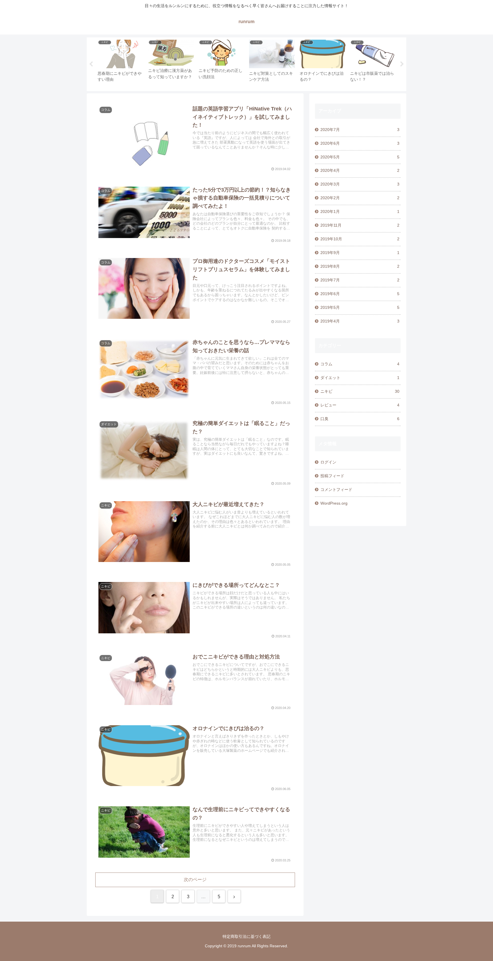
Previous (91, 64)
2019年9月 (359, 252)
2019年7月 (359, 280)
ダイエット (359, 377)
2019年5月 (359, 307)
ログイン (328, 462)
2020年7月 (359, 129)
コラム (359, 364)
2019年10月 (359, 239)
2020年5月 (359, 157)
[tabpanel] (120, 63)
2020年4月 (359, 170)
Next (402, 64)
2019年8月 (359, 266)
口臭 (359, 418)
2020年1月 (359, 211)
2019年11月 (359, 225)
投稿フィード (332, 476)
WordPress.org (333, 503)
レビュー (359, 405)
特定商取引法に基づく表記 (246, 936)
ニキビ (359, 391)
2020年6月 (359, 143)
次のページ (195, 879)
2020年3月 (359, 184)
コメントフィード (336, 489)
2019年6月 (359, 293)
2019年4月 (359, 321)
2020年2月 (359, 198)
